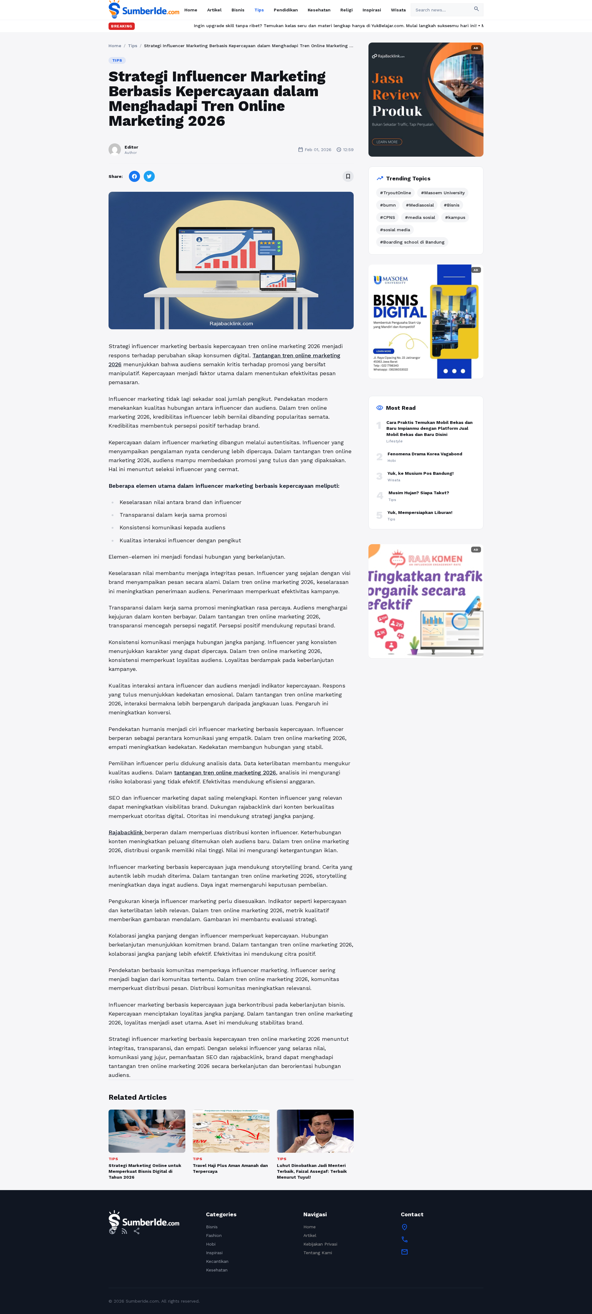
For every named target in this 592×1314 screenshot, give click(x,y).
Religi (346, 9)
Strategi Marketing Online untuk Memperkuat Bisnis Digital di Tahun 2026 (145, 1171)
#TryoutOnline (395, 192)
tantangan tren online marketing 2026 (225, 772)
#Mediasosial (420, 205)
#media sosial (420, 217)
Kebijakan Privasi (320, 1244)
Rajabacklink (127, 832)
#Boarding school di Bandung (412, 242)
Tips (259, 9)
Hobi (211, 1244)
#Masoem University (443, 192)
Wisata (398, 9)
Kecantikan (217, 1261)
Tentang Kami (317, 1252)
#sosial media (395, 229)
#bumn (388, 205)
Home (190, 9)
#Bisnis (451, 205)
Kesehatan (319, 9)
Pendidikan (286, 9)
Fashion (214, 1235)
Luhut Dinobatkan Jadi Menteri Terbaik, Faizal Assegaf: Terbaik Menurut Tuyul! (312, 1171)
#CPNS (387, 217)
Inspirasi (372, 9)
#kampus (455, 217)
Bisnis (238, 9)
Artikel (214, 9)
